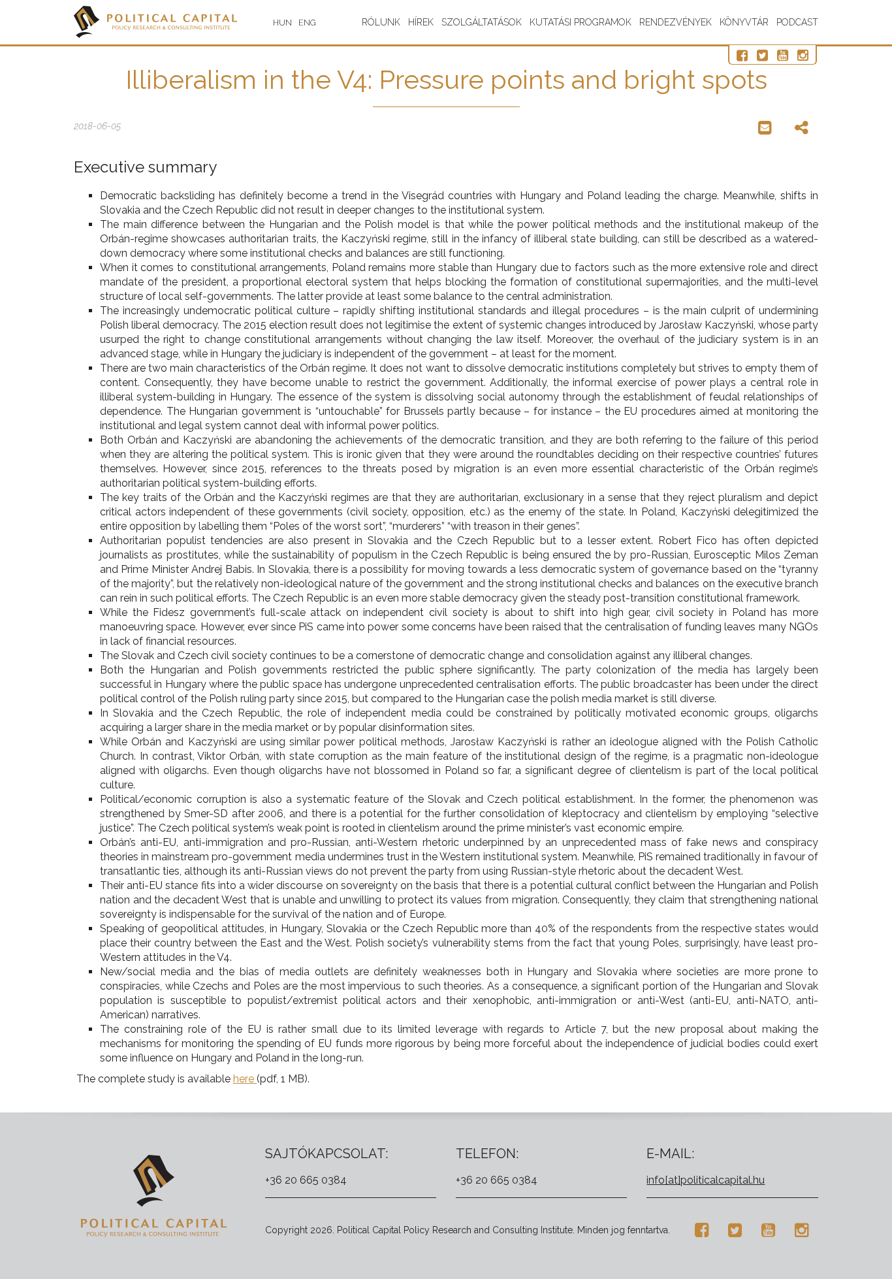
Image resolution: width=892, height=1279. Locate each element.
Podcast (797, 22)
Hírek (421, 22)
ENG (307, 22)
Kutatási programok (580, 22)
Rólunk (381, 22)
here (245, 1079)
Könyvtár (744, 22)
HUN (282, 22)
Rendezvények (675, 22)
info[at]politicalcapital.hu (705, 1180)
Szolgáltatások (481, 22)
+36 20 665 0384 (306, 1180)
